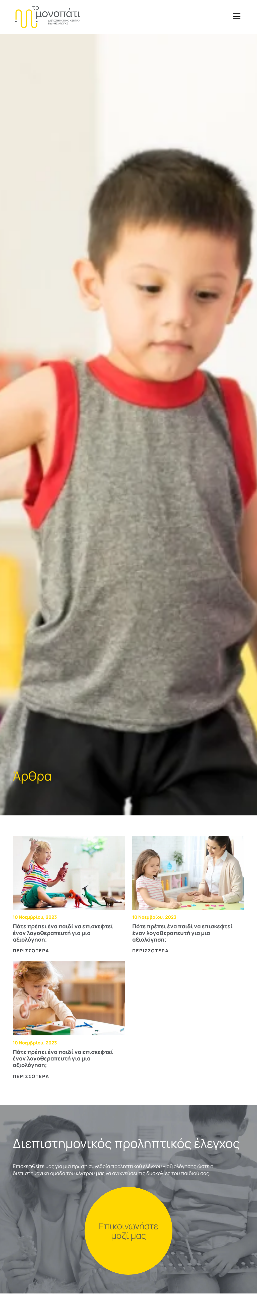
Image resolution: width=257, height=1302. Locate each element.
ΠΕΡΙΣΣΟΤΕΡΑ (31, 951)
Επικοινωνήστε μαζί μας (128, 1231)
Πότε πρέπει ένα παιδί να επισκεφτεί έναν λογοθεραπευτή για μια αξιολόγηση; (63, 933)
